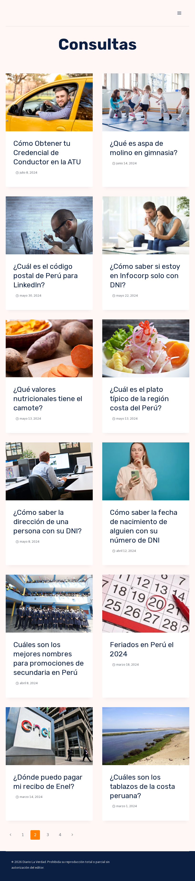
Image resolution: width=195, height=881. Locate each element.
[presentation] (49, 102)
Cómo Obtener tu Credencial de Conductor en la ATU (47, 152)
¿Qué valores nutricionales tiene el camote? (47, 398)
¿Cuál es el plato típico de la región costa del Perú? (139, 398)
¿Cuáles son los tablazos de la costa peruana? (142, 786)
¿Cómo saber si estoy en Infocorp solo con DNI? (145, 275)
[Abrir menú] (179, 13)
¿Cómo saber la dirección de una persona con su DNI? (47, 521)
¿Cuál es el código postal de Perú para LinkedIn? (45, 275)
